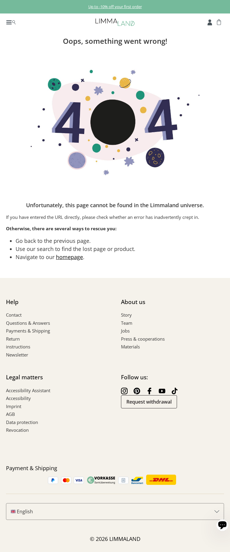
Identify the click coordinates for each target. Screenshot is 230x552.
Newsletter (17, 355)
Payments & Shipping (28, 331)
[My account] (210, 21)
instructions (18, 347)
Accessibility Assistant (28, 390)
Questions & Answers (28, 323)
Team (126, 323)
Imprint (13, 406)
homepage (69, 257)
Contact (14, 315)
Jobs (125, 331)
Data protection (22, 422)
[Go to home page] (114, 22)
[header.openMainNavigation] (11, 21)
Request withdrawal (149, 401)
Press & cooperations (143, 339)
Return (13, 339)
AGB (10, 414)
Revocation (17, 430)
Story (126, 315)
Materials (130, 347)
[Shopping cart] (219, 21)
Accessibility (18, 398)
